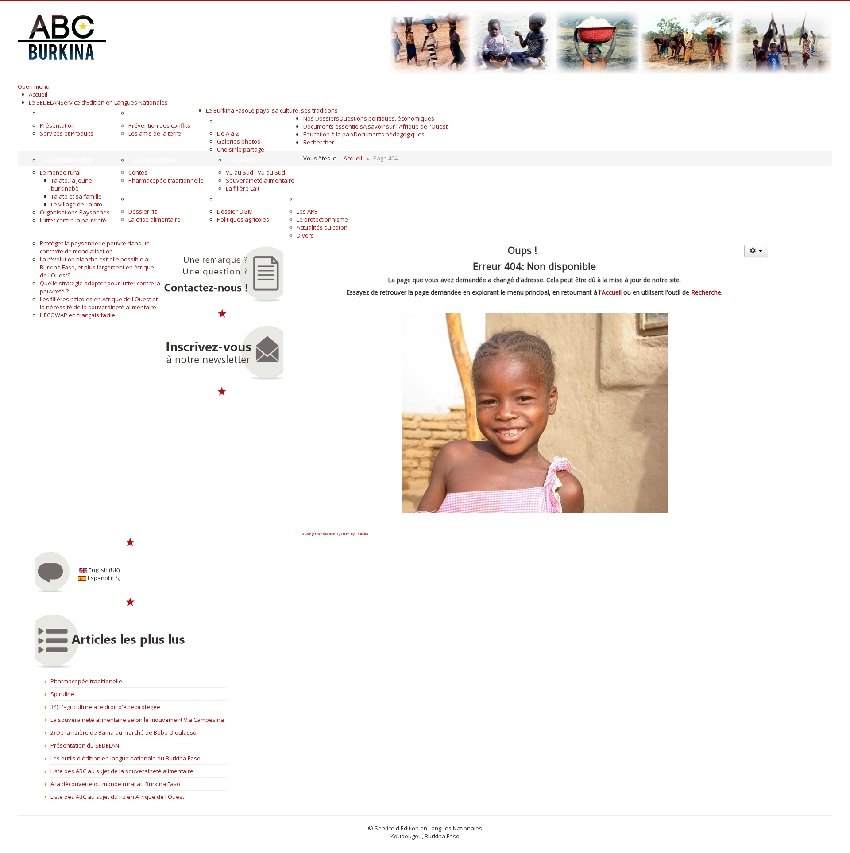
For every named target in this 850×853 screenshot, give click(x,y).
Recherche (706, 292)
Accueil (612, 292)
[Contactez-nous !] (222, 274)
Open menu (34, 86)
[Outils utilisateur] (756, 251)
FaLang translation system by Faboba (334, 533)
